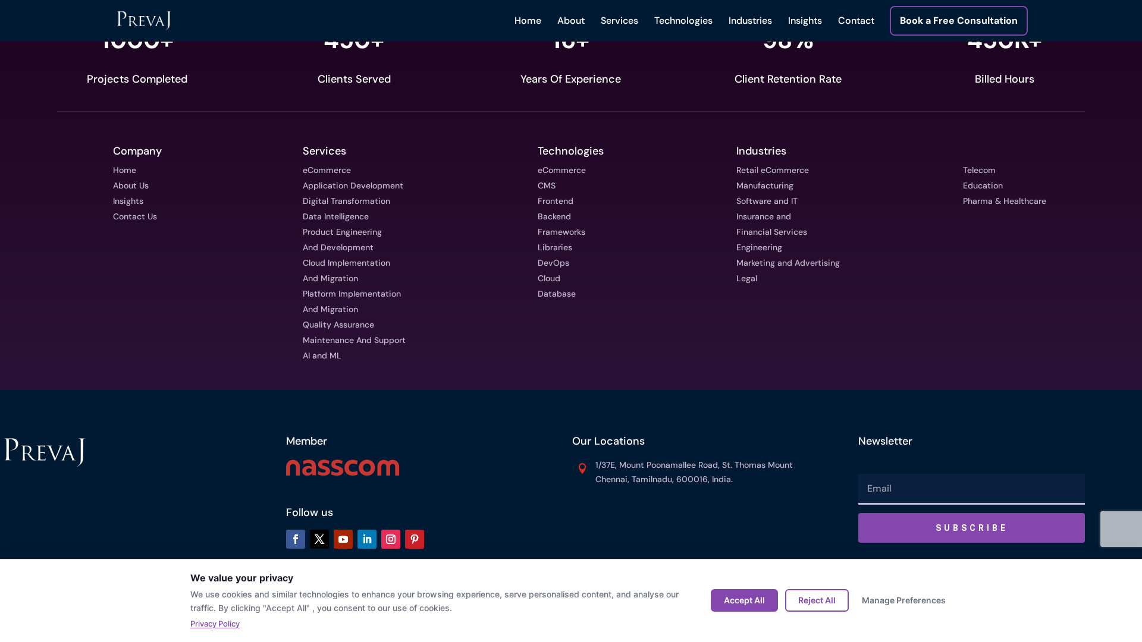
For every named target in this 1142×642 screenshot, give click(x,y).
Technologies (683, 20)
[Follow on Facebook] (295, 539)
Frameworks (561, 231)
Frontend (555, 201)
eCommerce (327, 170)
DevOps (553, 262)
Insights (805, 20)
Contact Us (135, 216)
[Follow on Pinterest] (414, 539)
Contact (856, 20)
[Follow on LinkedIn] (367, 539)
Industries (750, 20)
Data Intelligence (336, 216)
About (571, 20)
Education (983, 185)
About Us (131, 185)
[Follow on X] (319, 539)
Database (557, 293)
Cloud (549, 278)
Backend (554, 216)
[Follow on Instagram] (390, 539)
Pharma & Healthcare (1004, 201)
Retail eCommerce (772, 170)
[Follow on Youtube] (343, 539)
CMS (547, 185)
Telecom (979, 170)
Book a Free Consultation (959, 21)
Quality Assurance (338, 324)
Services (619, 20)
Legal (746, 278)
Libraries (555, 247)
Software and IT (767, 201)
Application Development (353, 185)
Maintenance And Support (354, 340)
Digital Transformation (346, 201)
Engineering (759, 247)
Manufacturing (764, 185)
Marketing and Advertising (788, 262)
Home (527, 20)
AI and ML (322, 355)
